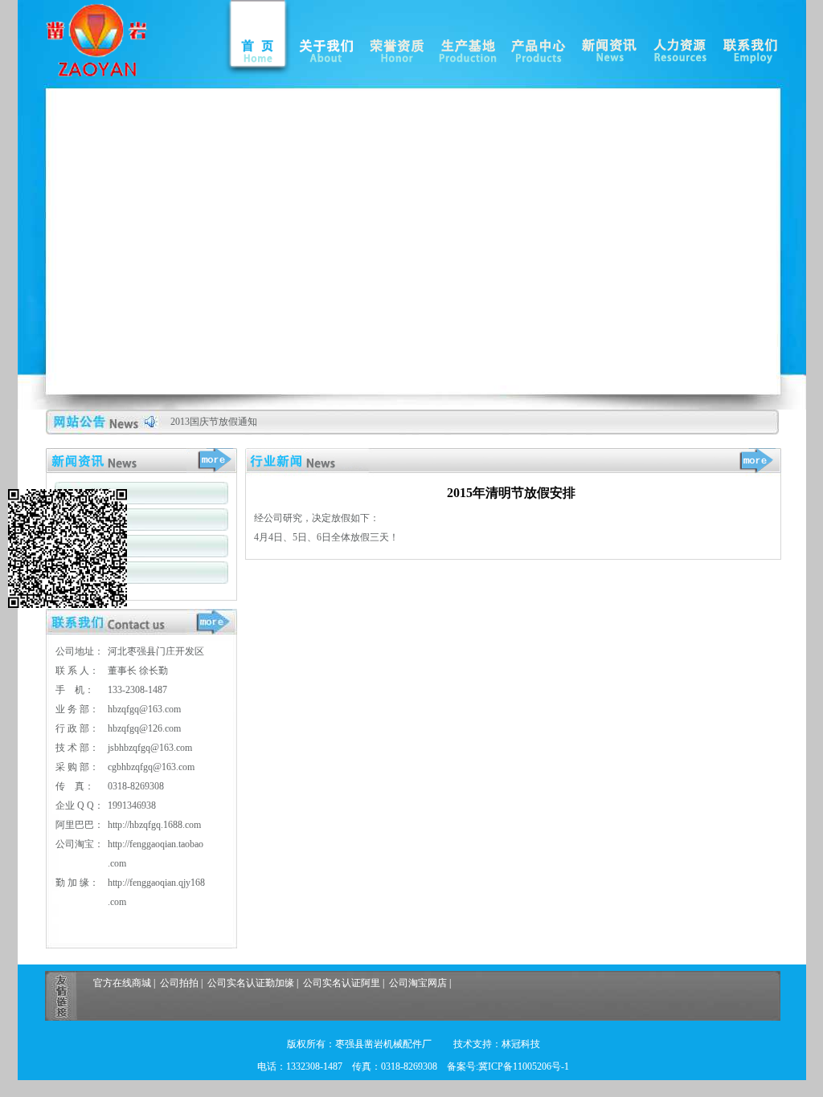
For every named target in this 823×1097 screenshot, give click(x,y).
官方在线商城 (122, 983)
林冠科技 (521, 1044)
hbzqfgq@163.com (144, 709)
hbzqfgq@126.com (144, 728)
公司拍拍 (179, 983)
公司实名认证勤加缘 (250, 983)
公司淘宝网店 (418, 983)
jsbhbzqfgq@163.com (150, 747)
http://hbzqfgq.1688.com (154, 824)
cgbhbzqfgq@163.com (151, 767)
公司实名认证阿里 (341, 983)
